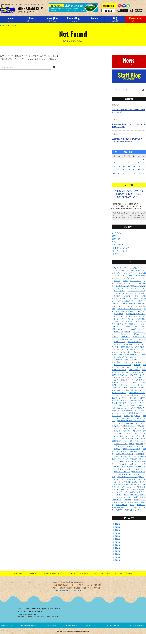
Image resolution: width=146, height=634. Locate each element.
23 (144, 170)
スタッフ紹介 (118, 573)
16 (144, 166)
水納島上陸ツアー (6, 625)
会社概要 (129, 573)
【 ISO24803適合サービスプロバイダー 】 (68, 590)
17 (114, 170)
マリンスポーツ (92, 625)
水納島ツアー (116, 239)
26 (124, 173)
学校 (116, 254)
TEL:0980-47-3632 (25, 617)
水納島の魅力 (56, 573)
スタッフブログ (117, 245)
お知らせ (45, 573)
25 (119, 173)
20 (129, 170)
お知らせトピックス (122, 248)
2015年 (117, 557)
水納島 (114, 236)
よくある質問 (83, 573)
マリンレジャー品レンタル (138, 625)
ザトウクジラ (116, 233)
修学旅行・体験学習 (113, 625)
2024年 (117, 530)
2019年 (117, 545)
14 (134, 166)
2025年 (117, 527)
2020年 (117, 542)
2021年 (117, 539)
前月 (116, 152)
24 (114, 173)
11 (119, 166)
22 (139, 170)
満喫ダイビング (52, 625)
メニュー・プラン (121, 251)
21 (134, 170)
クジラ (114, 242)
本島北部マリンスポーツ (29, 625)
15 (139, 166)
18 (119, 170)
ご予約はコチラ (104, 573)
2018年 (117, 548)
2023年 (117, 533)
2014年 (117, 560)
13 (129, 166)
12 (124, 166)
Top (3, 25)
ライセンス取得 (72, 625)
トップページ (18, 573)
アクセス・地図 (70, 573)
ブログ (93, 573)
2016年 (117, 554)
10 (114, 166)
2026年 (117, 524)
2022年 (117, 536)
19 (124, 170)
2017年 (117, 551)
